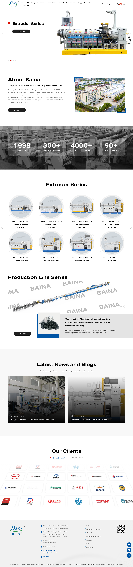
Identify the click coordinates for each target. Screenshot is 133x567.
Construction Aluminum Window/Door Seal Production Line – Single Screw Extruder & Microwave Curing (87, 322)
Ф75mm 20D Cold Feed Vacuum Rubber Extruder (112, 224)
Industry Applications (67, 3)
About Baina (51, 3)
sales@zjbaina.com (50, 553)
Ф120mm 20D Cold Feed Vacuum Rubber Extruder (51, 224)
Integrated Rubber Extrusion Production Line (32, 420)
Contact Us (24, 5)
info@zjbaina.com (49, 550)
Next (130, 32)
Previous (2, 32)
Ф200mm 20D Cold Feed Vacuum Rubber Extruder (20, 224)
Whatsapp (47, 557)
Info (89, 3)
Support (81, 3)
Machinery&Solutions (35, 3)
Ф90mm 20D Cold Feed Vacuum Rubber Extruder (82, 224)
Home (22, 3)
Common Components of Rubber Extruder (91, 420)
